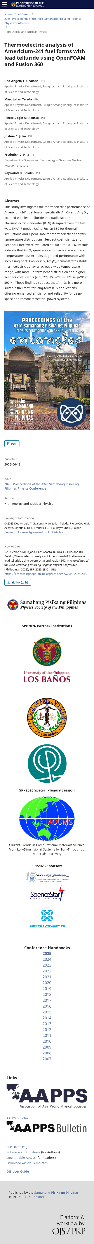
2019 (47, 988)
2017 (47, 1000)
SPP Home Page (18, 1147)
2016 (47, 1006)
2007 (47, 1058)
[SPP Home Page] (47, 610)
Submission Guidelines (24, 1152)
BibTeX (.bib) (19, 582)
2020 (47, 982)
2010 (47, 1041)
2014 (47, 1017)
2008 (47, 1053)
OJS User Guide (18, 1171)
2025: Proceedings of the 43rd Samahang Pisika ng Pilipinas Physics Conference (42, 21)
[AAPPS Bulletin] (47, 1133)
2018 (47, 994)
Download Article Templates (27, 1163)
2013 (47, 1023)
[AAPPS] (47, 1107)
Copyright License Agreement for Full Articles (33, 532)
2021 (47, 976)
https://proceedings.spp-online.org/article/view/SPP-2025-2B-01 (46, 574)
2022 (47, 971)
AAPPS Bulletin (17, 1118)
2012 (47, 1029)
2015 (47, 1012)
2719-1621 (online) (30, 1197)
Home (8, 14)
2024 (47, 959)
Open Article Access (21, 1157)
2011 (47, 1035)
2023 (47, 965)
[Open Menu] (4, 4)
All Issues (24, 14)
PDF (13, 444)
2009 (47, 1047)
